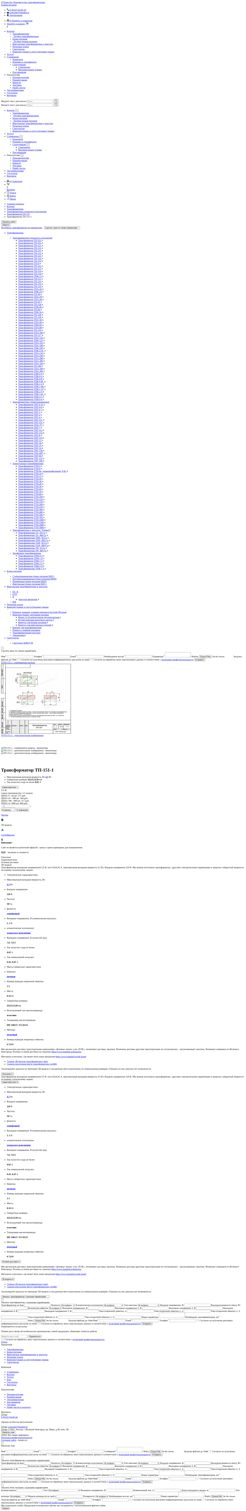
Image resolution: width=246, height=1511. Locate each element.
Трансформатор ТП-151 (30, 251)
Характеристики (9, 787)
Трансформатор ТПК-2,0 (30, 392)
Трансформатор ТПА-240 (30, 356)
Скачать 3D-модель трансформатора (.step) (27, 1061)
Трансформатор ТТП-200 (30, 504)
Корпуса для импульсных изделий (35, 625)
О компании (13, 57)
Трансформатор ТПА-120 (30, 338)
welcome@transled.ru (18, 1427)
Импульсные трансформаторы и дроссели (33, 44)
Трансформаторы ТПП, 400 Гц (33, 540)
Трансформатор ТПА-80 (30, 327)
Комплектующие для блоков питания (31, 615)
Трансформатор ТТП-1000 (31, 520)
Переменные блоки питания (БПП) (30, 581)
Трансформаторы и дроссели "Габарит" (32, 530)
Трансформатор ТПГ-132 (30, 433)
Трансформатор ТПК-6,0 (30, 399)
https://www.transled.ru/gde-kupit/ (71, 1056)
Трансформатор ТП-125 (30, 281)
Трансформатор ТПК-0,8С (31, 381)
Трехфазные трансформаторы (27, 553)
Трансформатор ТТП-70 (30, 492)
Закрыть (5, 225)
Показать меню (8, 222)
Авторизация (15, 15)
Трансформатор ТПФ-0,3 (30, 556)
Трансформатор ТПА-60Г (31, 453)
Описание (6, 1074)
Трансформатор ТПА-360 (30, 371)
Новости (17, 82)
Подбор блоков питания (25, 41)
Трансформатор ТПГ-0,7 (30, 409)
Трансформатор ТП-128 (30, 304)
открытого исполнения (19, 933)
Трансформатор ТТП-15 (30, 476)
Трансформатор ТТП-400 (30, 512)
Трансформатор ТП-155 (30, 284)
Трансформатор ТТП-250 (30, 507)
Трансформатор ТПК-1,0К (31, 386)
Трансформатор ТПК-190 (30, 348)
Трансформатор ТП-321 (30, 240)
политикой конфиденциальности (177, 659)
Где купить (12, 93)
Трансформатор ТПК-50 (30, 312)
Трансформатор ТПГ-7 (29, 427)
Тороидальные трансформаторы (28, 463)
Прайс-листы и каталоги (19, 1407)
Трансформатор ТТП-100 (30, 497)
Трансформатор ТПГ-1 (29, 412)
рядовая (11, 976)
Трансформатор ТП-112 (30, 256)
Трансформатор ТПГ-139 (30, 450)
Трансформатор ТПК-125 (30, 340)
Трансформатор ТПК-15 (30, 276)
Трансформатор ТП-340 (30, 366)
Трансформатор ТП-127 (30, 335)
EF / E (15, 591)
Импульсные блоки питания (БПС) (30, 584)
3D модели (7, 1279)
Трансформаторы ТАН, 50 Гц (32, 543)
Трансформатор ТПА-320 (30, 363)
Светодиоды (19, 49)
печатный (12, 1034)
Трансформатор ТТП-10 (30, 474)
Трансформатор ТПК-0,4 (30, 374)
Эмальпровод (19, 635)
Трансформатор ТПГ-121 (30, 420)
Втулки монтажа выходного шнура (35, 620)
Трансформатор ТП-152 (30, 261)
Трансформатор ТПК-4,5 (30, 397)
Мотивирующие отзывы (30, 70)
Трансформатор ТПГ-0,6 (30, 407)
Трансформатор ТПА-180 (30, 345)
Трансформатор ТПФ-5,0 (30, 566)
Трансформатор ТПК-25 (30, 292)
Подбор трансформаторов (26, 36)
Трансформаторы (21, 34)
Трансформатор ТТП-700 (30, 517)
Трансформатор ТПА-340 (30, 368)
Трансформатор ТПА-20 (30, 289)
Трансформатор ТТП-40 (30, 484)
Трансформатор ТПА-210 (30, 353)
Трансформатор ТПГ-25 (30, 445)
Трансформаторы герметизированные (31, 402)
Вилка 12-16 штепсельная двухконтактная (39, 617)
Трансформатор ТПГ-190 (30, 461)
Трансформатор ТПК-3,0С (31, 394)
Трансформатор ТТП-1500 (31, 522)
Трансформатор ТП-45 (29, 302)
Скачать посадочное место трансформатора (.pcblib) (32, 1064)
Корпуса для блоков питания (32, 622)
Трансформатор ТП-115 (30, 279)
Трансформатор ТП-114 (30, 271)
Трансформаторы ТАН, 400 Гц (33, 545)
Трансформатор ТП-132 (30, 258)
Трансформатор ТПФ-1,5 (30, 561)
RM (14, 602)
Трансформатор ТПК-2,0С (31, 351)
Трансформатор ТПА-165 (30, 343)
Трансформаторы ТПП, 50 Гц (32, 538)
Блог (9, 1379)
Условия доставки (10, 1262)
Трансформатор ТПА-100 (30, 333)
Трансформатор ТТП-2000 (31, 525)
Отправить (199, 660)
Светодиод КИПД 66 (23, 643)
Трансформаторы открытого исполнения (32, 238)
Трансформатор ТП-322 (30, 266)
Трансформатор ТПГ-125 (30, 458)
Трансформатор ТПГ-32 (30, 448)
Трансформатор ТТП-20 (30, 479)
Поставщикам (19, 72)
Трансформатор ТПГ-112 (30, 430)
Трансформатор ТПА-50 (30, 320)
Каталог (11, 31)
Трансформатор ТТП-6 (29, 468)
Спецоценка (24, 67)
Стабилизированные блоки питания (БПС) (33, 576)
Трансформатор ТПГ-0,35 (31, 404)
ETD (15, 594)
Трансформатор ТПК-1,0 (30, 384)
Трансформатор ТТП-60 (30, 489)
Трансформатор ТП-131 (30, 248)
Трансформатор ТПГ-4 (29, 417)
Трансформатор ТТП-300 (30, 509)
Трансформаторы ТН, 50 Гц (32, 548)
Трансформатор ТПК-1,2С (31, 389)
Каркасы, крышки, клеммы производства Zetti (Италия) (39, 612)
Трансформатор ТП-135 (30, 286)
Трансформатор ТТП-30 (30, 481)
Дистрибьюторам (15, 90)
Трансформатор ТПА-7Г (30, 425)
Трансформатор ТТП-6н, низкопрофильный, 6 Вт (42, 471)
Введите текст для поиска (13, 101)
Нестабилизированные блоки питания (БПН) (35, 579)
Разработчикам (20, 80)
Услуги (10, 54)
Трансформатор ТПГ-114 (30, 438)
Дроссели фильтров (28, 599)
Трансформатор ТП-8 (28, 263)
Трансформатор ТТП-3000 (31, 527)
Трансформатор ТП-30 (29, 294)
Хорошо (5, 1508)
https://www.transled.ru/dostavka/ (66, 1052)
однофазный (13, 913)
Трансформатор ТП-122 (30, 253)
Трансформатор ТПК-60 (30, 325)
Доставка (17, 85)
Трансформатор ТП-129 (30, 315)
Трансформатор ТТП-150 (30, 502)
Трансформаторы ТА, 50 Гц (32, 533)
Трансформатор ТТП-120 (30, 499)
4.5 (46, 777)
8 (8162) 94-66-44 (9, 1417)
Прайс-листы (19, 87)
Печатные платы (21, 46)
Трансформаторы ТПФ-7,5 (31, 568)
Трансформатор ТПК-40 (30, 307)
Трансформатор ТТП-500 (30, 515)
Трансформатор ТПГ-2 (29, 415)
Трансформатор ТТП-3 (29, 466)
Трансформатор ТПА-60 (30, 322)
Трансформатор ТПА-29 (30, 297)
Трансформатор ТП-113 (30, 268)
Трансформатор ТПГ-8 (29, 435)
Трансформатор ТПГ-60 (30, 456)
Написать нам (8, 1432)
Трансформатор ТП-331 (30, 243)
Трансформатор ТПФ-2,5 (30, 563)
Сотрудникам (19, 64)
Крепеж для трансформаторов (27, 627)
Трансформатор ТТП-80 (30, 494)
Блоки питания (20, 39)
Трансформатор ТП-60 (29, 309)
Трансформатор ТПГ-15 (30, 440)
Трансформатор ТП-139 (30, 317)
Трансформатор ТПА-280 (30, 358)
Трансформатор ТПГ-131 (30, 422)
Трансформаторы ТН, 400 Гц (32, 550)
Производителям (21, 77)
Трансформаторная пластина (26, 633)
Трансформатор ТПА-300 (30, 361)
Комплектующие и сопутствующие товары (33, 52)
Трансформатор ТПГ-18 (30, 443)
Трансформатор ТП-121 (30, 245)
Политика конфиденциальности (16, 1437)
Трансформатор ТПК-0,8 (30, 379)
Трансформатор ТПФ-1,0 (30, 558)
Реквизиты (18, 59)
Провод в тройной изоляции (26, 630)
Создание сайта (8, 1440)
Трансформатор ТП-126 (30, 330)
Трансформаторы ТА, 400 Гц (32, 535)
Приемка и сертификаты (24, 62)
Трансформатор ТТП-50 (30, 486)
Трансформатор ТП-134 (30, 274)
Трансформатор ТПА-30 (30, 299)
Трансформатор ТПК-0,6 (30, 376)
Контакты (11, 95)
